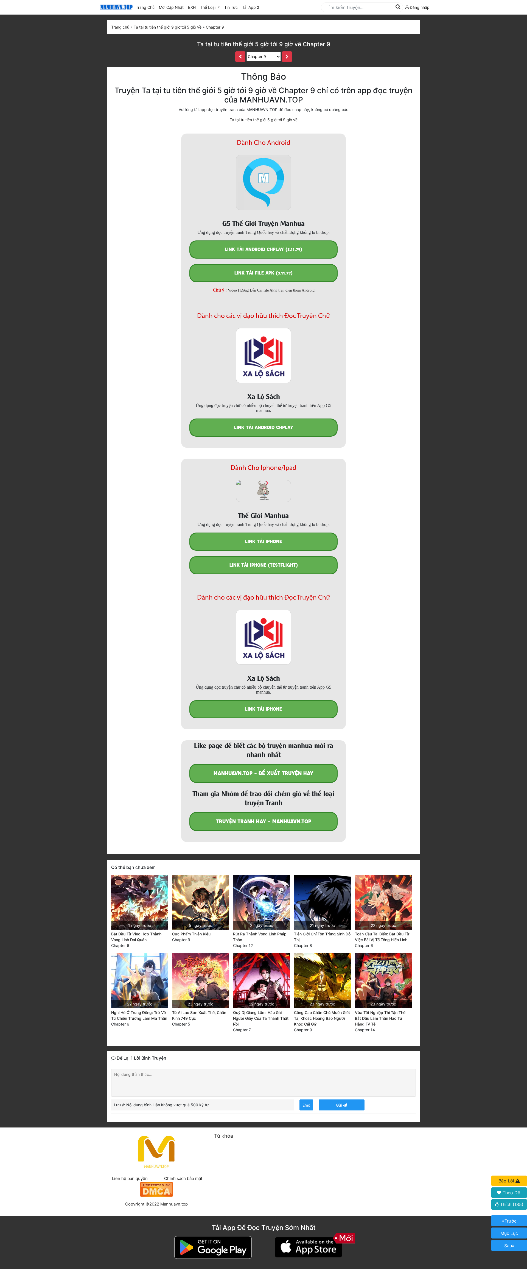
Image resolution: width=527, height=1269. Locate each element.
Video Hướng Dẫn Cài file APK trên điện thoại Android (271, 290)
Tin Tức (231, 7)
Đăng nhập (419, 7)
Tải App (249, 7)
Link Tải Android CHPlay (263, 427)
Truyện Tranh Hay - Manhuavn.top (263, 821)
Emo (306, 1105)
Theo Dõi (511, 1192)
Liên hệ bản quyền (130, 1178)
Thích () (511, 1204)
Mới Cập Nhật (172, 7)
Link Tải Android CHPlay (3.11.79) (263, 249)
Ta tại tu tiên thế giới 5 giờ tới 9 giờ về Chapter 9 (263, 44)
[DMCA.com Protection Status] (156, 1189)
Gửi (339, 1105)
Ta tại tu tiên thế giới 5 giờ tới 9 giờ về (264, 119)
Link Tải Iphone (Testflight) (263, 565)
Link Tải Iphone (263, 541)
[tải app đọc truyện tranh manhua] (115, 7)
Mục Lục (509, 1233)
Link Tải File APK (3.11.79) (263, 273)
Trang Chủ (145, 7)
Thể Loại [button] (208, 7)
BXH (192, 7)
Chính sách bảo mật (183, 1178)
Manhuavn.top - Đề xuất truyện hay (263, 773)
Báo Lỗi (506, 1181)
